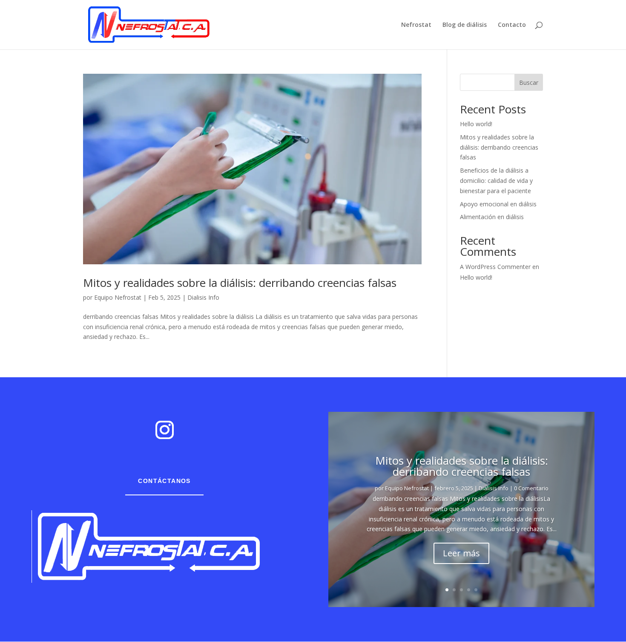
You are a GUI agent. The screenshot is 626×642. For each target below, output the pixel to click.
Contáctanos (164, 480)
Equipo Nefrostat (117, 297)
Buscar (528, 82)
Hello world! (476, 124)
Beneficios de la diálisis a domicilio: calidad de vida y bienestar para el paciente (496, 180)
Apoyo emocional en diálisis (498, 204)
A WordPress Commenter (495, 267)
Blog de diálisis (464, 25)
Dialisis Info (203, 297)
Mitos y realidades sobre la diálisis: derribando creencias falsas (239, 282)
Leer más (461, 553)
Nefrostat (416, 25)
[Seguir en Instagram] (164, 430)
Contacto (512, 25)
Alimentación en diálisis (492, 217)
